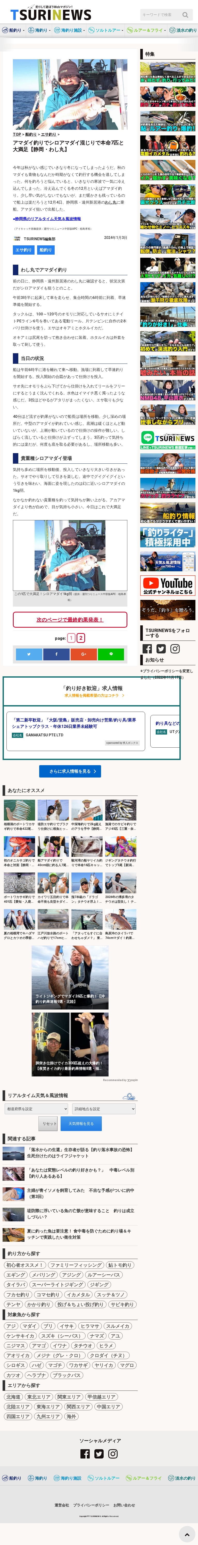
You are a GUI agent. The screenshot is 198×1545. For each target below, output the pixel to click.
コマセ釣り (48, 1294)
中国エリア (108, 1406)
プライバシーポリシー (91, 1505)
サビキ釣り (122, 1304)
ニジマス (15, 1345)
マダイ (30, 1326)
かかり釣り (39, 1304)
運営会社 (62, 1505)
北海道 (13, 1397)
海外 (71, 1416)
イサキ (67, 1326)
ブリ (48, 1326)
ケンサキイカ (20, 1336)
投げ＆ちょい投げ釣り (80, 1304)
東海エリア (48, 1406)
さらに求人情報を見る (70, 771)
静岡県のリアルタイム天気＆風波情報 (48, 219)
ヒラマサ (90, 1326)
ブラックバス (67, 1375)
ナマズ (97, 1336)
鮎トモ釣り (120, 1265)
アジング (71, 1275)
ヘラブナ (36, 1375)
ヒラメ (106, 1345)
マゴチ (55, 1365)
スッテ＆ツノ (111, 1294)
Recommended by (114, 1080)
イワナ (60, 1345)
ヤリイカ (104, 1365)
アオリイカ (18, 1355)
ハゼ (36, 1365)
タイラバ (15, 1284)
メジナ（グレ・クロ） (60, 1355)
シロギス (15, 1365)
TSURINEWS (95, 1516)
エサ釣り (23, 249)
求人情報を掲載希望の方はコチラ (92, 695)
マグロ (127, 1365)
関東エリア (69, 1397)
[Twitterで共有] (29, 654)
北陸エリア (18, 1406)
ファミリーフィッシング (76, 1265)
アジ (11, 1326)
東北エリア (39, 1397)
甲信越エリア (102, 1397)
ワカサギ (78, 1365)
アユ (115, 1336)
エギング (15, 1275)
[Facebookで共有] (56, 654)
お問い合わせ (124, 1505)
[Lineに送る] (111, 654)
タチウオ (83, 1345)
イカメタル (78, 1294)
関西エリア (78, 1406)
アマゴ (39, 1345)
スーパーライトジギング (57, 1284)
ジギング (99, 1284)
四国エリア (18, 1416)
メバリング (43, 1275)
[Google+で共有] (84, 654)
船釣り (46, 249)
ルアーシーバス (104, 1275)
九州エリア (48, 1416)
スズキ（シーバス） (62, 1336)
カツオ (13, 1375)
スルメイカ (117, 1326)
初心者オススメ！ (25, 1265)
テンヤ (13, 1304)
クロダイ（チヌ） (108, 1355)
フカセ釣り (18, 1294)
